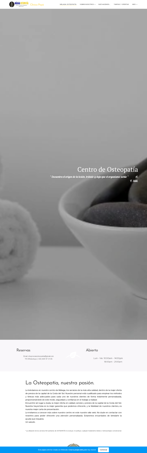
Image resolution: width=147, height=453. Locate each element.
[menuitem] (68, 4)
